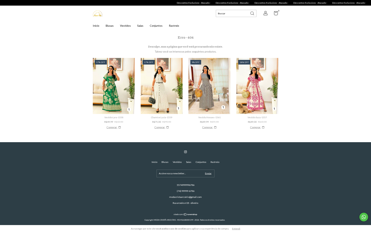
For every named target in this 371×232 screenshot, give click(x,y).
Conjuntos (156, 25)
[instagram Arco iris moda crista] (185, 151)
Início (96, 25)
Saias (140, 25)
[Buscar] (252, 13)
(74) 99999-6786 (185, 191)
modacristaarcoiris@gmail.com (185, 196)
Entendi (236, 228)
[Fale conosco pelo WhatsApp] (363, 217)
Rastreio (174, 25)
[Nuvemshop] (186, 214)
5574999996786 (185, 185)
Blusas (110, 25)
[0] (274, 14)
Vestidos (125, 25)
